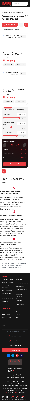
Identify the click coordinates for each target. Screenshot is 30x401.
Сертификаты (19, 312)
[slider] (19, 118)
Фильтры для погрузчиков (5, 302)
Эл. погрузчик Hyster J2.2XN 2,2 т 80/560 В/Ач (14, 90)
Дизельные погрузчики (7, 282)
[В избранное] (24, 36)
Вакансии (4, 320)
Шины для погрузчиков (22, 283)
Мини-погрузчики (6, 293)
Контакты (18, 322)
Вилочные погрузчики (7, 279)
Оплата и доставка (6, 314)
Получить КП (14, 164)
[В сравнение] (21, 36)
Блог (3, 322)
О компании (5, 312)
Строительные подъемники (20, 299)
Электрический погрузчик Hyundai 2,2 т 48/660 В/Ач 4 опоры (14, 54)
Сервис (18, 320)
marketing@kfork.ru (16, 340)
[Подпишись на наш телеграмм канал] (12, 355)
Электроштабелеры (7, 290)
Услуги (18, 317)
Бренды (3, 325)
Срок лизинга (7, 132)
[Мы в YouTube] (17, 355)
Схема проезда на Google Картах (15, 375)
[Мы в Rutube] (21, 355)
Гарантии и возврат (7, 317)
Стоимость (7, 114)
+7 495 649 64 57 (15, 346)
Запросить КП (8, 64)
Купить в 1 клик (20, 64)
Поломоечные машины (7, 296)
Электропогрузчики (7, 285)
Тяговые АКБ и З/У (21, 292)
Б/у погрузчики (20, 286)
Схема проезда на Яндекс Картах (15, 377)
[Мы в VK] (8, 355)
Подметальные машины (8, 298)
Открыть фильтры (11, 24)
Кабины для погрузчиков (19, 295)
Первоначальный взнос (9, 123)
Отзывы (18, 314)
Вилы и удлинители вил (22, 289)
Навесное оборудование (20, 303)
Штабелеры (5, 287)
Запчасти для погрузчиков (19, 280)
